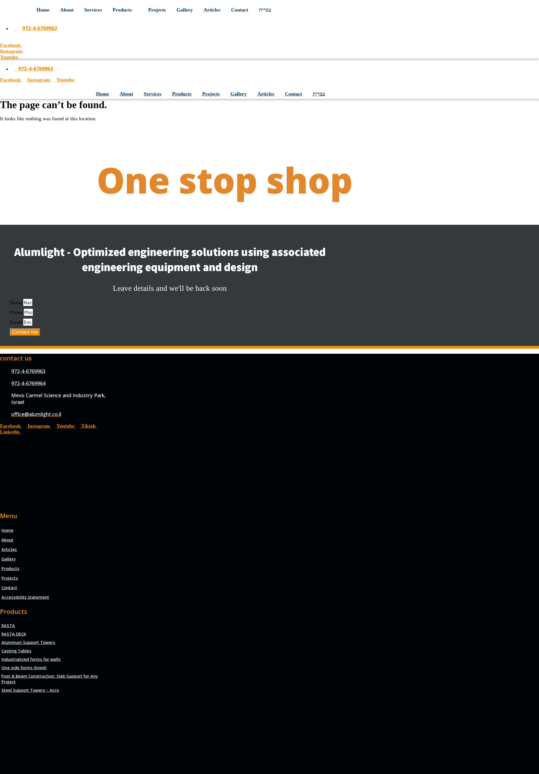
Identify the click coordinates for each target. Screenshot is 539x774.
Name (16, 302)
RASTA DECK (13, 634)
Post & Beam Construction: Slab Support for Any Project (49, 678)
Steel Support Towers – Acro (30, 690)
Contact (239, 10)
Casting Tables (16, 650)
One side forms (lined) (23, 667)
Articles (212, 10)
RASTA (8, 625)
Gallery (185, 10)
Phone (17, 312)
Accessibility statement (25, 597)
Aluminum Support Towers (28, 642)
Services (93, 10)
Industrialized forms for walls (31, 659)
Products (122, 10)
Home (42, 10)
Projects (157, 10)
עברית (265, 10)
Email (16, 322)
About (67, 10)
